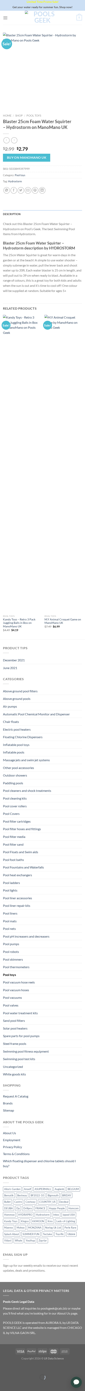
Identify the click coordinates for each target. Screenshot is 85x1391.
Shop (19, 115)
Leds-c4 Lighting (65, 1221)
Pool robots (11, 951)
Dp (18, 1208)
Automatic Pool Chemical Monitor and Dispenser (36, 714)
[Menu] (5, 18)
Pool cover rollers (15, 806)
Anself (27, 1189)
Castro (18, 1201)
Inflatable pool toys (16, 745)
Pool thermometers (16, 967)
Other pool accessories (18, 768)
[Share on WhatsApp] (6, 190)
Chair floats (11, 722)
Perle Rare (70, 1227)
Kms (50, 1221)
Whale (18, 1240)
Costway (31, 1201)
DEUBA (8, 1208)
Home (7, 115)
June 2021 (10, 668)
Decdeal (63, 1201)
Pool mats (10, 921)
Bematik (9, 1195)
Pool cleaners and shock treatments (27, 790)
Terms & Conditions (16, 1154)
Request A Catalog (15, 1096)
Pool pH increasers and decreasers (26, 936)
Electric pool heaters (17, 729)
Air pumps (10, 706)
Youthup (30, 1240)
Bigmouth (53, 1195)
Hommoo (9, 1214)
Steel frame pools (14, 1043)
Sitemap (8, 1110)
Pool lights (10, 890)
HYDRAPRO (25, 1214)
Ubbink (71, 1234)
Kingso (25, 1221)
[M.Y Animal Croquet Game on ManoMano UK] (63, 464)
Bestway (22, 1195)
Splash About (11, 1234)
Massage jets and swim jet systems (26, 760)
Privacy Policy (12, 1147)
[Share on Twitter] (21, 190)
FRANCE (40, 1208)
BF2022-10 (37, 1195)
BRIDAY (66, 1195)
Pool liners (10, 913)
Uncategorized (13, 1066)
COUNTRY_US (47, 1201)
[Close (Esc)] (4, 1367)
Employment (11, 1140)
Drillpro (27, 1208)
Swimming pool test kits (19, 1059)
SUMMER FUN (31, 1234)
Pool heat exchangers (17, 875)
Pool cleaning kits (15, 798)
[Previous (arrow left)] (4, 1384)
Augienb (59, 1189)
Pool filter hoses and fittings (22, 829)
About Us (9, 1133)
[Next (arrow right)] (15, 1384)
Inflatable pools (13, 752)
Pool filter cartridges (17, 821)
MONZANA (35, 1227)
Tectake (47, 1234)
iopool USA (69, 1214)
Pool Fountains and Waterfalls (23, 867)
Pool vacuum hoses (16, 990)
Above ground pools (16, 698)
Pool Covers (11, 813)
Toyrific (60, 1234)
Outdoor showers (15, 775)
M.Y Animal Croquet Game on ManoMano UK (62, 621)
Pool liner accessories (17, 898)
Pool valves (10, 1005)
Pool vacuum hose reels (19, 982)
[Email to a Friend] (28, 190)
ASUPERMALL (43, 1189)
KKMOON (38, 1221)
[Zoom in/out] (15, 1367)
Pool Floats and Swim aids (20, 852)
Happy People (57, 1208)
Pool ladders (11, 883)
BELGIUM (73, 1189)
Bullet (7, 1201)
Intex (56, 1214)
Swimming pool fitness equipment (26, 1051)
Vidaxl (7, 1240)
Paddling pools (13, 783)
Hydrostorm (15, 181)
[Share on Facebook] (13, 190)
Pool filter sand (13, 844)
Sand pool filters (14, 1020)
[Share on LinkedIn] (42, 190)
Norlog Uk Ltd (53, 1227)
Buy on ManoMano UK (26, 157)
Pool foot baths (13, 860)
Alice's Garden (12, 1189)
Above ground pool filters (20, 691)
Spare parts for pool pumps (21, 1036)
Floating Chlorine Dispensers (22, 737)
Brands (8, 1103)
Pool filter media (14, 836)
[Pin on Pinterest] (35, 190)
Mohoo (21, 1227)
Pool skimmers (13, 959)
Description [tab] (12, 214)
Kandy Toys (10, 1221)
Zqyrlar (43, 1240)
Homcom (73, 1208)
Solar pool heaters (15, 1028)
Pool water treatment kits (20, 1013)
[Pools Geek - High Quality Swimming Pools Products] (42, 18)
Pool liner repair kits (16, 905)
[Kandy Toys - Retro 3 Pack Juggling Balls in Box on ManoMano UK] (22, 464)
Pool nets (9, 928)
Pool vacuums (12, 997)
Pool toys (33, 115)
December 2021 (14, 660)
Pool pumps (11, 944)
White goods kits (14, 1074)
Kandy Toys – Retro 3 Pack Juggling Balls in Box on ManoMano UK (19, 623)
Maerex (8, 1227)
